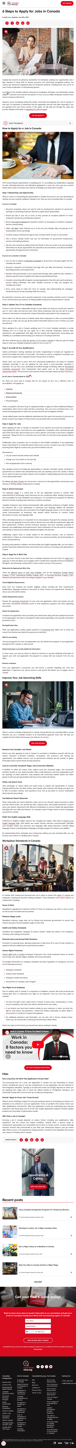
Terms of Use (36, 1393)
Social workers (11, 397)
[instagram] (46, 1366)
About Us (35, 1385)
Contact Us (36, 1387)
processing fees (48, 630)
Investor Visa (6, 1385)
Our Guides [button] (51, 1376)
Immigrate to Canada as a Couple (21, 1424)
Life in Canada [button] (23, 1376)
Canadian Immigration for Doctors (22, 1398)
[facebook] (38, 1366)
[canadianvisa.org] (13, 3)
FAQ (33, 1380)
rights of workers (63, 895)
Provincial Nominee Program (5, 1397)
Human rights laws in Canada (13, 954)
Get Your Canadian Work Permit (38, 1067)
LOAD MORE (38, 1282)
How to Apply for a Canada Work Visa (52, 1403)
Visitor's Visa (6, 1413)
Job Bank (14, 228)
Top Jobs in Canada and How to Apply (52, 1417)
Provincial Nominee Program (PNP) (60, 575)
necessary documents (20, 601)
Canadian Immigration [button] (7, 1377)
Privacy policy (38, 1349)
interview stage (13, 493)
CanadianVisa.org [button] (38, 1376)
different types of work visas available (26, 573)
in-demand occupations (33, 261)
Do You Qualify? (38, 115)
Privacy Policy (36, 1390)
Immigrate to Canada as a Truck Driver (21, 1392)
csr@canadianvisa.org (69, 1383)
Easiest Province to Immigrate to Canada (22, 1386)
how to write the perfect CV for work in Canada (34, 340)
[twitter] (42, 1366)
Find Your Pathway (38, 743)
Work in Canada (7, 1420)
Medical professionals (14, 393)
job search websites (19, 222)
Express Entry (6, 1382)
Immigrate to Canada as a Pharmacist (21, 1410)
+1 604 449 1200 (67, 1381)
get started (67, 3)
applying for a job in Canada (36, 109)
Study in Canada (7, 1411)
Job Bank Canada (17, 481)
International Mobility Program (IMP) (30, 575)
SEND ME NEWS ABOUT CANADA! (38, 1340)
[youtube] (50, 1366)
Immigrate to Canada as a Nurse (21, 1404)
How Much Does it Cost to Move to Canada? (52, 1431)
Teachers (9, 389)
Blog (33, 1382)
